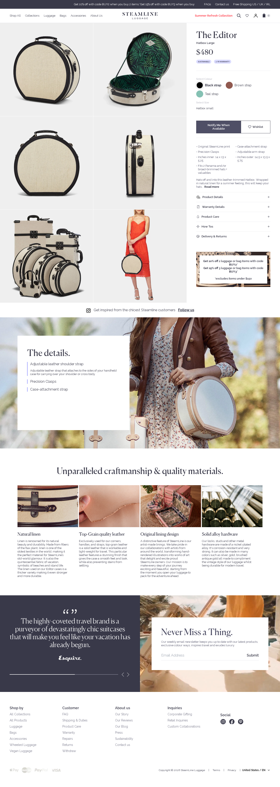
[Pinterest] (240, 721)
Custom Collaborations (184, 726)
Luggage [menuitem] (49, 15)
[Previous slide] (123, 674)
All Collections (20, 714)
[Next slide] (128, 674)
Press (119, 732)
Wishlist (257, 127)
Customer (70, 708)
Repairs (67, 738)
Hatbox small (205, 108)
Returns (67, 745)
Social (225, 715)
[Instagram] (223, 721)
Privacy (232, 770)
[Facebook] (231, 721)
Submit (253, 655)
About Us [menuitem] (96, 15)
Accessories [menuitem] (78, 15)
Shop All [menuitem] (15, 15)
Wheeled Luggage (23, 745)
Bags (13, 732)
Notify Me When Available (219, 126)
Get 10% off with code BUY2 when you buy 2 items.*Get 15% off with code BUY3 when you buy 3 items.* (140, 4)
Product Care (71, 726)
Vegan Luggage (21, 751)
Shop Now (233, 285)
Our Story (122, 714)
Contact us (222, 4)
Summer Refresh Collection (214, 15)
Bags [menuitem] (63, 15)
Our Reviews (124, 720)
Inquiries (175, 708)
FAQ (65, 714)
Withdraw (69, 751)
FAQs (207, 4)
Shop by (16, 708)
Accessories (18, 738)
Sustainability (124, 738)
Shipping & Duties (75, 720)
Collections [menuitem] (32, 15)
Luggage (16, 726)
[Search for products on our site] (239, 16)
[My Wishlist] (247, 15)
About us (122, 708)
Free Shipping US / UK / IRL (251, 4)
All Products (18, 720)
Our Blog (121, 726)
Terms (216, 770)
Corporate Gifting (180, 714)
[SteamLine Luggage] (140, 15)
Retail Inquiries (178, 720)
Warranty (68, 732)
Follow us (186, 310)
